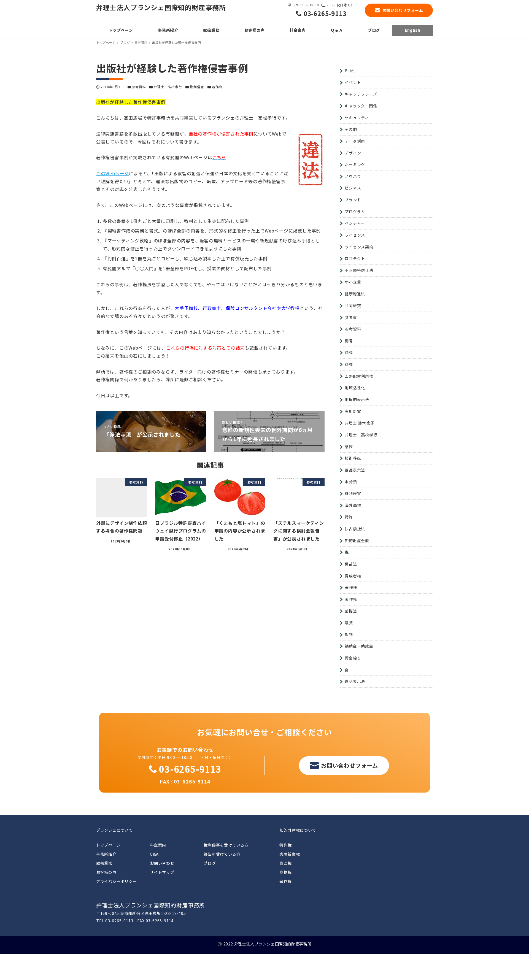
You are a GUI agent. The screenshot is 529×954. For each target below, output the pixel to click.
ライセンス (355, 235)
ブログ (210, 863)
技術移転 (353, 458)
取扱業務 (104, 863)
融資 (349, 622)
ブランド (353, 199)
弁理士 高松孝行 (168, 86)
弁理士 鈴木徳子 (359, 423)
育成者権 (353, 576)
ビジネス (353, 188)
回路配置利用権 (359, 376)
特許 (349, 517)
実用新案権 (289, 854)
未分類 (351, 481)
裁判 (349, 634)
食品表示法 (355, 681)
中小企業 (353, 282)
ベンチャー (355, 223)
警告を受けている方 (222, 854)
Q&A (154, 854)
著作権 (217, 86)
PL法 (349, 70)
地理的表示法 (357, 399)
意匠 (349, 446)
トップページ (108, 845)
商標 (349, 352)
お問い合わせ (162, 863)
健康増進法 (355, 293)
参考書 (351, 317)
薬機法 (351, 611)
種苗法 (351, 564)
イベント (353, 82)
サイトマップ (162, 872)
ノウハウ (353, 176)
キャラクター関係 (361, 106)
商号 (349, 341)
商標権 (285, 872)
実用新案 (353, 411)
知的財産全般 (357, 540)
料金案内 (158, 845)
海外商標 (353, 505)
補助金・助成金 (359, 646)
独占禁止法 (355, 528)
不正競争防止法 (359, 270)
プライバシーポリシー (116, 881)
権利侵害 (197, 86)
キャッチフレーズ (361, 94)
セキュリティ (357, 117)
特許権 (285, 845)
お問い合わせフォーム (402, 10)
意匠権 (285, 863)
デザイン (353, 153)
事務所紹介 (106, 854)
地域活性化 (355, 387)
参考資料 (139, 86)
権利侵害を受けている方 (226, 845)
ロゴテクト (355, 258)
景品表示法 (355, 470)
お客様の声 (106, 872)
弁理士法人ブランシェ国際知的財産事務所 (161, 7)
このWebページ (112, 173)
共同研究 (353, 305)
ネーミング (355, 164)
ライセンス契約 (359, 247)
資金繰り (353, 658)
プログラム (355, 211)
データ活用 (355, 141)
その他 (351, 129)
